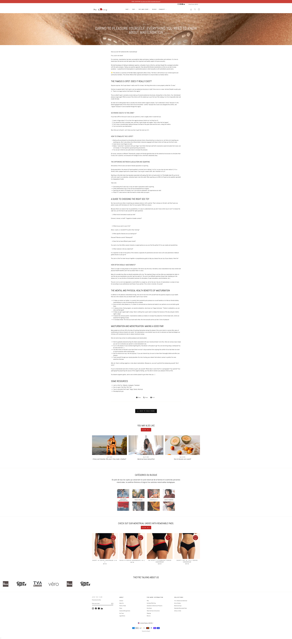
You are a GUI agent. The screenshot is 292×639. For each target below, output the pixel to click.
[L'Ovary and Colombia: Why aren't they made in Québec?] (109, 445)
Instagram (131, 385)
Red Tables (134, 73)
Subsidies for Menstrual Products (154, 605)
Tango (131, 389)
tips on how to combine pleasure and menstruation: (133, 338)
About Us (121, 603)
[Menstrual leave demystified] (146, 445)
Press (120, 608)
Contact (121, 600)
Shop (127, 9)
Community (162, 9)
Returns (148, 616)
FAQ (148, 600)
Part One (123, 387)
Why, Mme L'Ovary (144, 9)
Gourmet (134, 353)
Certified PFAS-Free (151, 603)
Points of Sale (122, 605)
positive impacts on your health (169, 294)
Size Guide (149, 608)
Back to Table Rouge (147, 411)
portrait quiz (120, 391)
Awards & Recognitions (124, 611)
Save (133, 9)
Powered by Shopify (146, 631)
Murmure (140, 389)
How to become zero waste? (182, 459)
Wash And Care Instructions (153, 611)
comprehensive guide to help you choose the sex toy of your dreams (154, 258)
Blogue (154, 9)
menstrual (131, 357)
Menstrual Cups (178, 605)
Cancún (135, 389)
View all (146, 430)
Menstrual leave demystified (146, 459)
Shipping (149, 613)
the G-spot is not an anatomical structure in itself (138, 89)
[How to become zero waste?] (182, 445)
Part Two (129, 387)
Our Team (121, 613)
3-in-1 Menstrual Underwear (180, 600)
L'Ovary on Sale (177, 611)
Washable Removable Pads (180, 608)
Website (125, 385)
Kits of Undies (177, 603)
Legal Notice (122, 616)
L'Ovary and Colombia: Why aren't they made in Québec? (109, 459)
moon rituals (177, 342)
